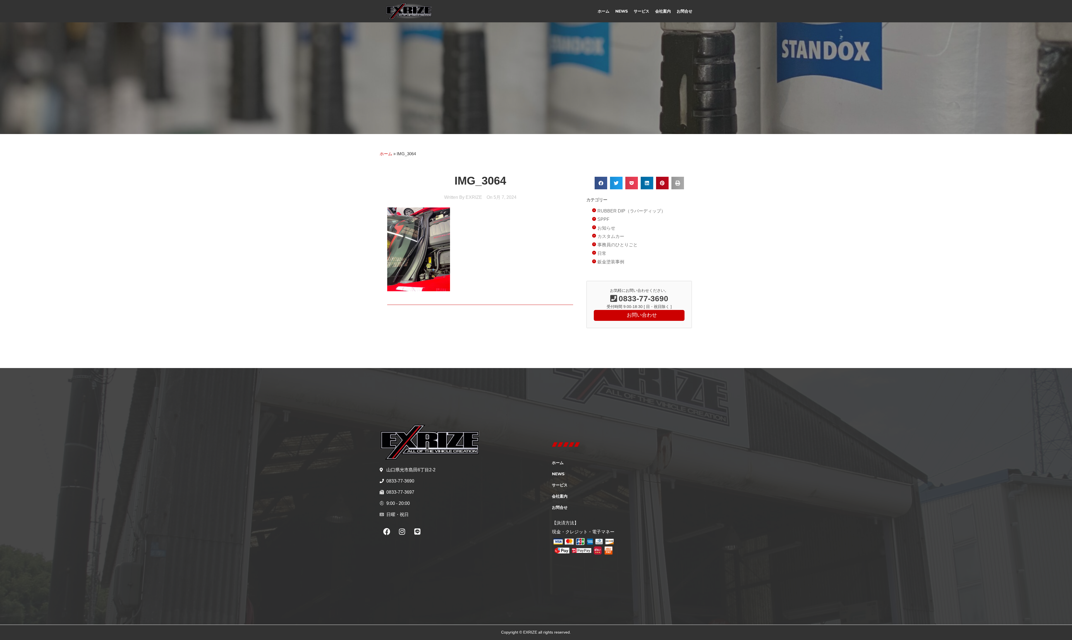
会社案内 (663, 11)
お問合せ (684, 11)
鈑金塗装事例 (610, 261)
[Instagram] (402, 532)
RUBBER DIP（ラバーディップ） (631, 211)
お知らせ (606, 228)
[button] (601, 183)
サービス (641, 11)
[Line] (417, 532)
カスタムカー (610, 236)
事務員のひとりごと (617, 244)
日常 (601, 253)
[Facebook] (387, 532)
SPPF (603, 219)
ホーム (603, 11)
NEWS (621, 11)
